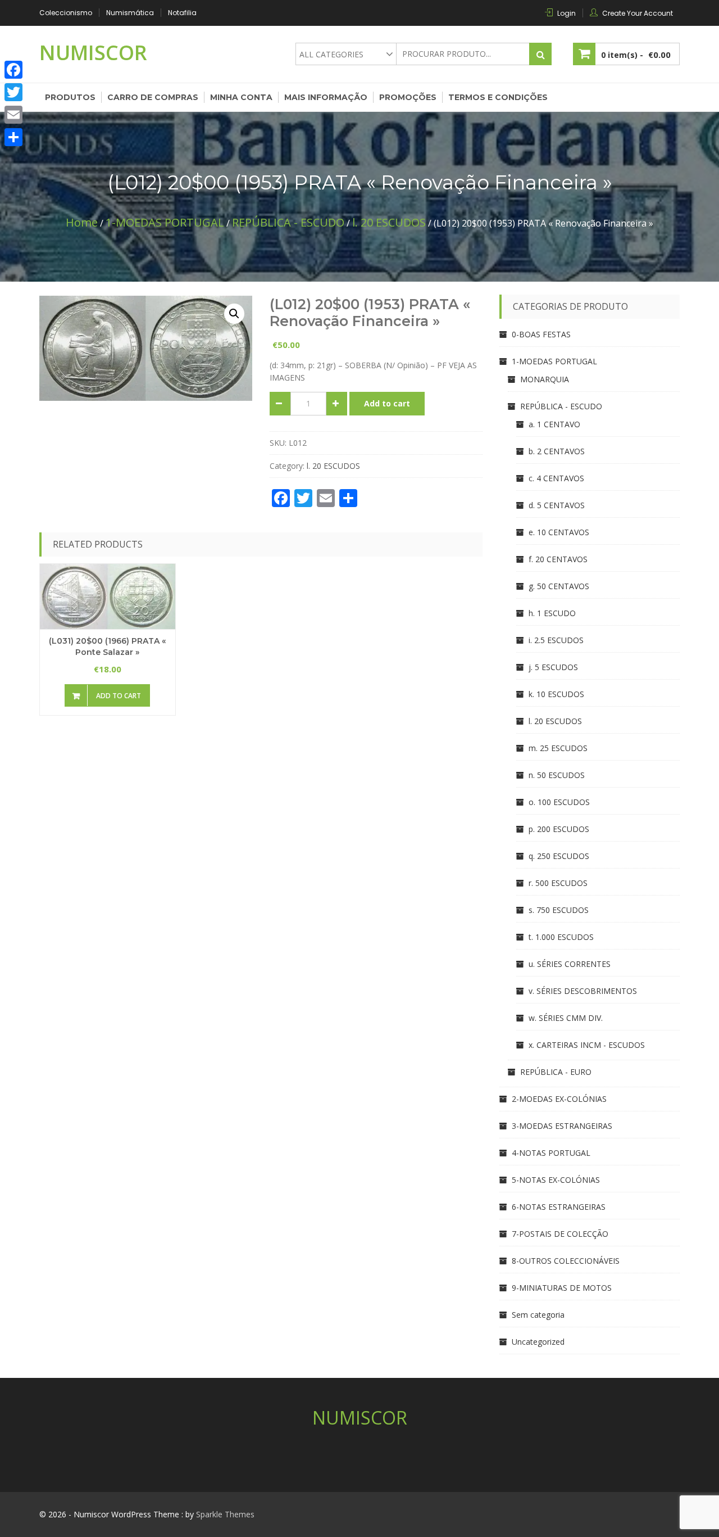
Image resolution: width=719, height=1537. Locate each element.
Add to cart (387, 403)
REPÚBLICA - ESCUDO (288, 222)
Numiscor (93, 52)
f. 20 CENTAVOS (558, 559)
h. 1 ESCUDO (552, 613)
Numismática (130, 12)
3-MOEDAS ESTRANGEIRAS (562, 1125)
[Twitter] (13, 92)
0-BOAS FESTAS (541, 334)
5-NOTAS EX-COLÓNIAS (556, 1179)
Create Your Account (637, 13)
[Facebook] (13, 69)
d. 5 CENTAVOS (557, 505)
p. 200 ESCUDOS (559, 829)
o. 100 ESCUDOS (559, 802)
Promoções (407, 97)
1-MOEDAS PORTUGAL (165, 222)
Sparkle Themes (225, 1514)
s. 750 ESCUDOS (559, 910)
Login (566, 13)
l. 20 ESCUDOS (389, 222)
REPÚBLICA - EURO (555, 1071)
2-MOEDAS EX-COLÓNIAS (559, 1098)
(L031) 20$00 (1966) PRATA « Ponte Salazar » (107, 646)
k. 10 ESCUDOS (556, 694)
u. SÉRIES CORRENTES (570, 964)
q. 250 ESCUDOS (559, 856)
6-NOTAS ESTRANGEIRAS (559, 1206)
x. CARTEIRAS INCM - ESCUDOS (587, 1044)
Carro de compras (152, 97)
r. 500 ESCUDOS (558, 883)
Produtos (70, 97)
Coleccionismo (65, 12)
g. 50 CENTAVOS (559, 586)
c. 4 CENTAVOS (556, 478)
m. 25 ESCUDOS (558, 748)
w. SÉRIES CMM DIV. (566, 1017)
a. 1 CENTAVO (554, 424)
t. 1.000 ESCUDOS (561, 937)
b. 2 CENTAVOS (557, 451)
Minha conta (241, 97)
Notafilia (182, 12)
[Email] (13, 114)
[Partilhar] (13, 137)
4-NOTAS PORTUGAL (551, 1152)
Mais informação (325, 97)
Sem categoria (538, 1314)
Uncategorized (538, 1341)
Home (82, 222)
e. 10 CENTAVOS (559, 532)
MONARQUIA (544, 379)
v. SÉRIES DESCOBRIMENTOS (583, 991)
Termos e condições (498, 97)
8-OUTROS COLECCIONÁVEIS (566, 1260)
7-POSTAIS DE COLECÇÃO (560, 1233)
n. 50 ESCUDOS (557, 775)
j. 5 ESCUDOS (553, 667)
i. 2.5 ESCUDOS (556, 640)
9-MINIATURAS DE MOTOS (562, 1287)
